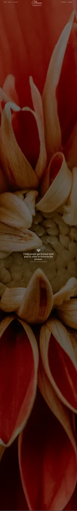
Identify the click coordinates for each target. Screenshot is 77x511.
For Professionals (15, 2)
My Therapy (9, 2)
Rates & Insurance (63, 2)
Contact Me (70, 2)
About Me (5, 2)
